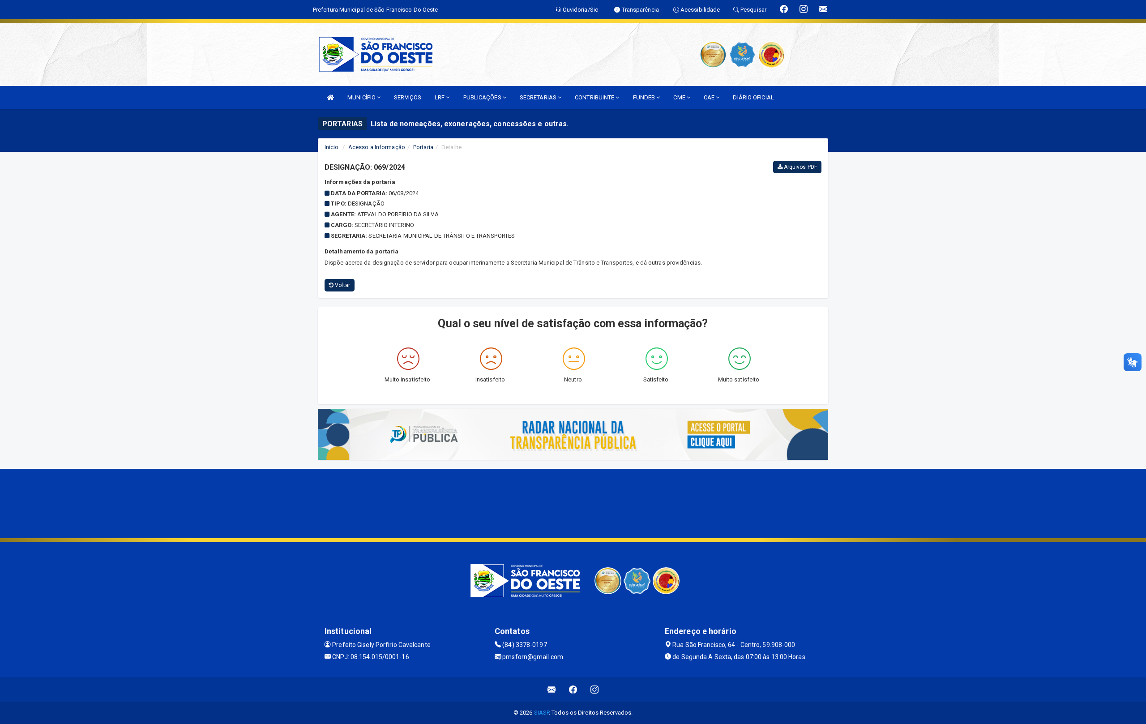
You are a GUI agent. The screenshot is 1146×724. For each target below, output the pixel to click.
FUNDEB (645, 97)
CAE (710, 97)
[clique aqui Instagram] (595, 689)
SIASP (541, 712)
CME (679, 97)
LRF (440, 97)
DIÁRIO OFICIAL (753, 97)
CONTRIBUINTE (595, 97)
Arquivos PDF (800, 167)
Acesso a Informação (376, 147)
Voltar (342, 285)
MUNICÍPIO (362, 97)
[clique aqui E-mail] (552, 689)
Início (332, 147)
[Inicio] (330, 97)
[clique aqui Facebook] (573, 689)
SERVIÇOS (407, 97)
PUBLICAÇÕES (483, 97)
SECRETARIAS (539, 97)
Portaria (423, 147)
